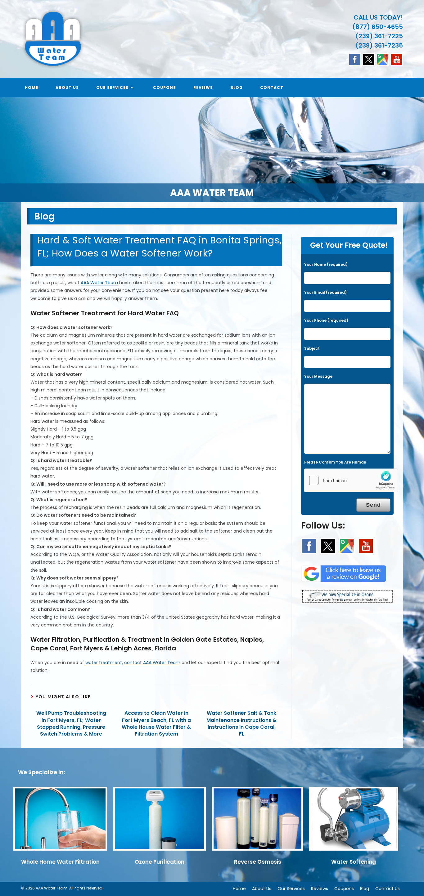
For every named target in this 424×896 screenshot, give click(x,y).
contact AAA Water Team (152, 662)
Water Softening (353, 862)
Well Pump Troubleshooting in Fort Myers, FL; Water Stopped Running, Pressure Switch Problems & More (71, 723)
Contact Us (387, 888)
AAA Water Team (99, 282)
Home (239, 888)
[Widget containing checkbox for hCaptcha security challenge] (351, 480)
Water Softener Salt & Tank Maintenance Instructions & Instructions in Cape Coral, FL (241, 723)
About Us (261, 888)
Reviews (319, 888)
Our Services (291, 888)
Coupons (344, 888)
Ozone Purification (159, 862)
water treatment (103, 662)
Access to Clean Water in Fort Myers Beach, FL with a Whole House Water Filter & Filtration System (156, 723)
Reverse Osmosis (257, 862)
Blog (364, 888)
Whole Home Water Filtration (60, 862)
